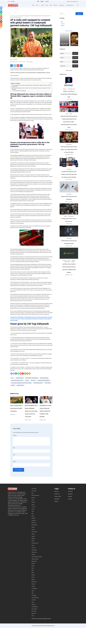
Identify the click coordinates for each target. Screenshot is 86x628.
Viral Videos (34, 611)
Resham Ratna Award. (38, 382)
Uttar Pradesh (47, 382)
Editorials (33, 518)
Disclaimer (56, 498)
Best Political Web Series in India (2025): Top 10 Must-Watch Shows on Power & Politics (69, 149)
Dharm (33, 515)
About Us (56, 491)
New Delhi (33, 380)
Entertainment (70, 5)
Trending (64, 88)
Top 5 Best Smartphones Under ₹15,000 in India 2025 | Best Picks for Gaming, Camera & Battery (69, 174)
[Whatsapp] (18, 374)
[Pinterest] (23, 374)
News (33, 5)
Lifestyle (33, 554)
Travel (33, 602)
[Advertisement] (69, 284)
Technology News (71, 88)
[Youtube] (20, 374)
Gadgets (33, 538)
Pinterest (70, 496)
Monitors (33, 563)
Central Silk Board (19, 378)
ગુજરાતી (47, 1)
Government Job (35, 543)
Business (55, 5)
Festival (33, 529)
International (34, 549)
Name (14, 447)
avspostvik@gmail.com (73, 1)
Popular (33, 579)
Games (33, 540)
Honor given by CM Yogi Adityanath (20, 90)
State (37, 5)
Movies (65, 216)
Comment (15, 435)
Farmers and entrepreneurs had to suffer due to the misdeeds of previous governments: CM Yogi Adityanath (31, 89)
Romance (33, 583)
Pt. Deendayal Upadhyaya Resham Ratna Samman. (21, 382)
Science (33, 586)
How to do (34, 547)
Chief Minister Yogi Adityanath (32, 378)
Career (33, 499)
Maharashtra (34, 561)
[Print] (27, 374)
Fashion (33, 527)
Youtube (70, 498)
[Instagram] (11, 1)
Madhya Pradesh (35, 558)
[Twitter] (10, 1)
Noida (67, 113)
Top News (15, 59)
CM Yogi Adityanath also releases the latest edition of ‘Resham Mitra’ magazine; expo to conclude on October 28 (31, 86)
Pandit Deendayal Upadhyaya (43, 380)
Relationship (34, 581)
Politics (33, 577)
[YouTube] (13, 1)
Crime (46, 5)
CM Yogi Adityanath (44, 378)
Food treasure (34, 531)
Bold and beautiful (35, 495)
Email (14, 454)
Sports (42, 5)
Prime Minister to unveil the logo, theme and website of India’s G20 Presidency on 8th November (45, 411)
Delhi (33, 513)
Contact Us (57, 493)
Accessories (69, 194)
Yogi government (20, 385)
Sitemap (56, 501)
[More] (30, 374)
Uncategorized (35, 606)
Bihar (33, 493)
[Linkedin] (16, 374)
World (50, 5)
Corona (33, 504)
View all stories (69, 30)
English (42, 1)
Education (65, 260)
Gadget (33, 536)
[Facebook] (8, 1)
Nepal (33, 568)
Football (33, 533)
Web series (34, 613)
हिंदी (38, 1)
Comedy (33, 502)
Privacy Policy (57, 496)
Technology (61, 5)
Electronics (34, 522)
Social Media (67, 261)
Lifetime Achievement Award (17, 380)
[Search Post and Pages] (77, 5)
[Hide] (0, 28)
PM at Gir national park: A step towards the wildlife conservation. (16, 408)
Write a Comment (29, 62)
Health (33, 545)
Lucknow (27, 380)
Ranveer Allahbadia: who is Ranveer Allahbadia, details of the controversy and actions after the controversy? (31, 411)
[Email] (25, 374)
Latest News (34, 552)
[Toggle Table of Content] (50, 84)
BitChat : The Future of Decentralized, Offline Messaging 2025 (69, 94)
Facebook (70, 491)
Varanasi (13, 385)
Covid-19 (33, 506)
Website (14, 461)
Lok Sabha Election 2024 (37, 556)
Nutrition (73, 260)
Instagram (70, 493)
